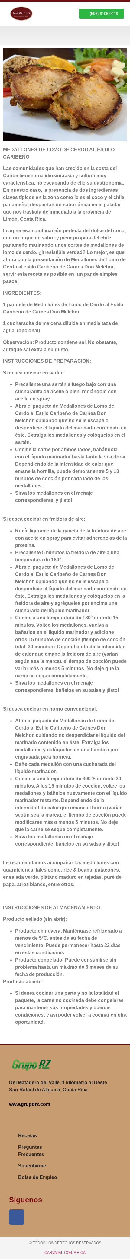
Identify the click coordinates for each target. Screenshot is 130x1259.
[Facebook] (16, 1217)
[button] (118, 35)
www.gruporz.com (29, 1104)
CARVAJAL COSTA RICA (65, 1253)
